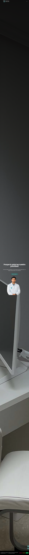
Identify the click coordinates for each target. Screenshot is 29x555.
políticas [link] (7, 553)
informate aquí (14, 274)
